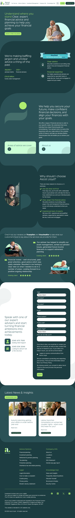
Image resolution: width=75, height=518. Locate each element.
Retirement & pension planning (28, 457)
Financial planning (24, 452)
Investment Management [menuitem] (33, 3)
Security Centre (50, 484)
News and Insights (51, 473)
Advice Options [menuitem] (22, 3)
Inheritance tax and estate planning (30, 465)
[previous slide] (6, 419)
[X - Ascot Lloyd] (63, 493)
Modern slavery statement (27, 484)
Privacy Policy (47, 362)
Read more (14, 427)
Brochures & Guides (52, 481)
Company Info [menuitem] (43, 3)
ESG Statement (50, 460)
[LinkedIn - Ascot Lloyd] (58, 493)
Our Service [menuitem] (14, 3)
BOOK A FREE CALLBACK (13, 33)
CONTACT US (70, 3)
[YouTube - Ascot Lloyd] (69, 493)
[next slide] (68, 419)
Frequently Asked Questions (54, 476)
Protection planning (25, 463)
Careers (48, 457)
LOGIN (62, 3)
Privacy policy (23, 481)
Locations (49, 455)
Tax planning (23, 460)
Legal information (24, 473)
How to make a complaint (27, 476)
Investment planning (25, 455)
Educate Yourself (51, 478)
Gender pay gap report (53, 463)
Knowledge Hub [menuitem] (51, 3)
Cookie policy (23, 478)
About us (49, 452)
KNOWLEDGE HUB (11, 397)
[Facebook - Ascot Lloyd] (52, 493)
